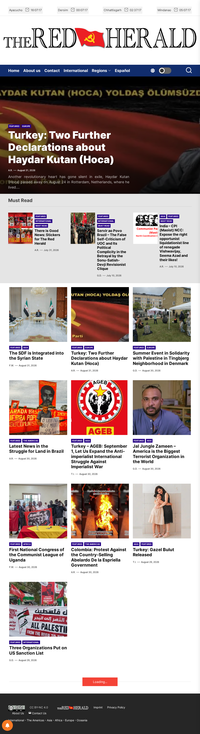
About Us (18, 713)
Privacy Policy (116, 707)
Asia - (51, 720)
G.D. (99, 275)
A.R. (10, 170)
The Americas (30, 440)
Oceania (82, 720)
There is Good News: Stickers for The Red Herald (47, 237)
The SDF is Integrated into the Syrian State (36, 355)
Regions (99, 70)
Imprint (98, 707)
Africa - (60, 720)
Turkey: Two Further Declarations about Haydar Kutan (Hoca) (61, 147)
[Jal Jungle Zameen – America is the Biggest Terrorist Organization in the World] (162, 407)
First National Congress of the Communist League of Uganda (36, 554)
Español (122, 70)
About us (31, 70)
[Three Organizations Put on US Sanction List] (38, 609)
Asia (163, 216)
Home (13, 70)
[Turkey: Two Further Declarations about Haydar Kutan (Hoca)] (100, 314)
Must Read (41, 226)
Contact (52, 70)
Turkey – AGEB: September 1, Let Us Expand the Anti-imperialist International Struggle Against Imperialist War (99, 456)
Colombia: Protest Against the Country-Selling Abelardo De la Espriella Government (98, 557)
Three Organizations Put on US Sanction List (38, 650)
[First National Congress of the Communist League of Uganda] (38, 511)
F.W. (11, 365)
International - (17, 720)
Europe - (71, 720)
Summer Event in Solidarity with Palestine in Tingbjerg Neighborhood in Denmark (161, 358)
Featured (14, 126)
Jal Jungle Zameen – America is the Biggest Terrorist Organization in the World (158, 454)
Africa (27, 544)
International (76, 70)
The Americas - (37, 720)
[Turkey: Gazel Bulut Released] (162, 511)
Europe (26, 126)
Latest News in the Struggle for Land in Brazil (36, 449)
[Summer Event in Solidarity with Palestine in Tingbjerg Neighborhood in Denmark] (162, 314)
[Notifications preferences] (7, 725)
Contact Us (38, 713)
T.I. (72, 474)
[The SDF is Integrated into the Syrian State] (38, 314)
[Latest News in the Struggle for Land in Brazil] (38, 407)
